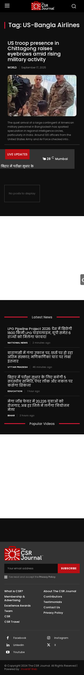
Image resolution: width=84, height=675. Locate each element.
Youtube (19, 652)
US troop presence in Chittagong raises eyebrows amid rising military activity (34, 51)
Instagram (61, 638)
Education (15, 391)
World (12, 67)
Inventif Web (29, 669)
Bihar (11, 415)
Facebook (19, 638)
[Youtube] (7, 652)
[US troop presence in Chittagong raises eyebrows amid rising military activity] (42, 95)
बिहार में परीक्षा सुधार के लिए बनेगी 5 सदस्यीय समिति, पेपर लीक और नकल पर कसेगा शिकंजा (40, 381)
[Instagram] (48, 638)
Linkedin (18, 645)
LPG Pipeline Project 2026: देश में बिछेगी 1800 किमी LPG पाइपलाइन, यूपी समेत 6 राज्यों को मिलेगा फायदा (40, 332)
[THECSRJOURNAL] (43, 5)
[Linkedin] (7, 645)
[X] (48, 645)
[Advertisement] (42, 258)
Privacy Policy (47, 577)
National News (18, 342)
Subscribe (68, 568)
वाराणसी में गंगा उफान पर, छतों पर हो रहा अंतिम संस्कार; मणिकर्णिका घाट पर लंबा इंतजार (40, 357)
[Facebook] (7, 638)
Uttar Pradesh (18, 367)
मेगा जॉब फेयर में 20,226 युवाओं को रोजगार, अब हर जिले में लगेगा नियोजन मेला (38, 405)
